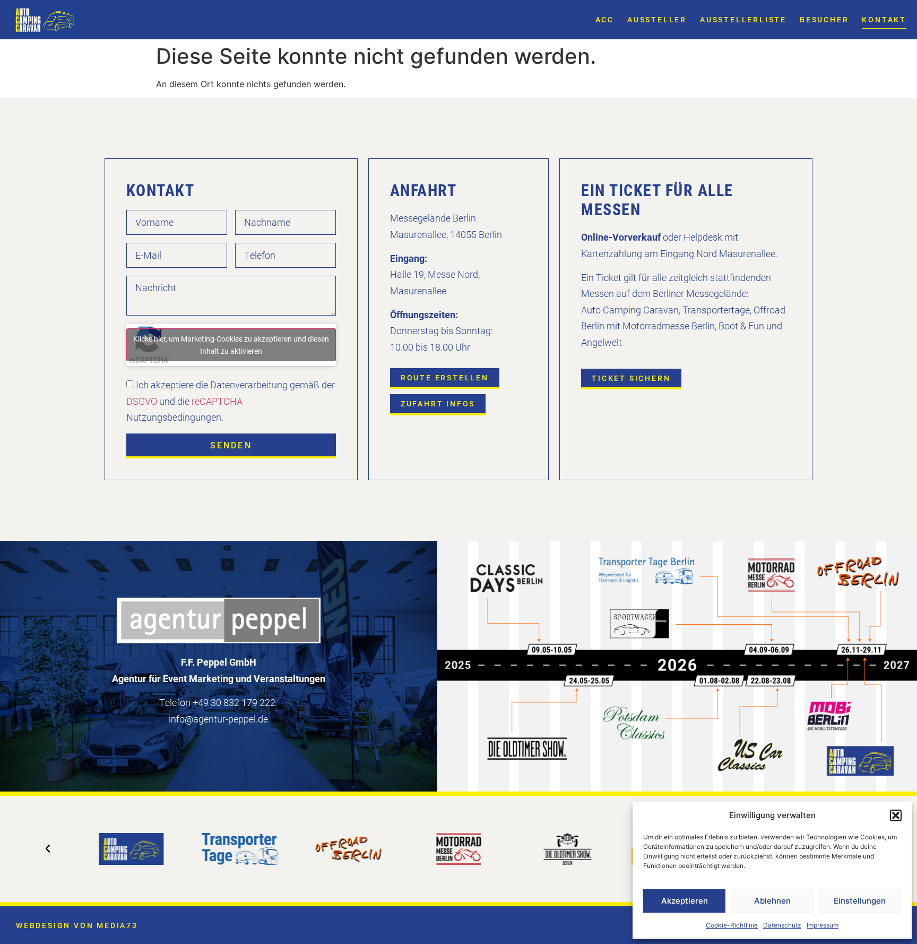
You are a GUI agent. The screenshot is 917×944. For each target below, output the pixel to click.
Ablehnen (772, 901)
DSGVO (141, 401)
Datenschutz (782, 925)
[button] (895, 815)
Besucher (824, 19)
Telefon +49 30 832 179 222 (217, 702)
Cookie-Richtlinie (732, 925)
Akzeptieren (684, 901)
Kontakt (884, 19)
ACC (604, 19)
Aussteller (657, 19)
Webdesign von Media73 (77, 925)
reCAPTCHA (217, 401)
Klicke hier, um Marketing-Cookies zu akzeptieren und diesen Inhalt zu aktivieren (231, 345)
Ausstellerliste (743, 19)
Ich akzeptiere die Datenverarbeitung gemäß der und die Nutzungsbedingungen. (230, 400)
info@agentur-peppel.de (218, 718)
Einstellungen (860, 901)
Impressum (822, 925)
